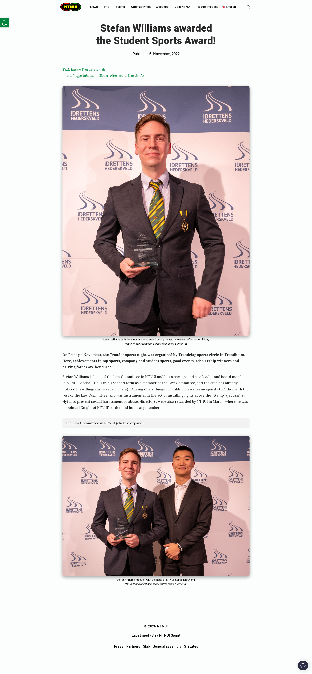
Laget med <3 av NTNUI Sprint (156, 635)
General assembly (167, 646)
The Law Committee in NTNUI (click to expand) (104, 423)
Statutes (191, 646)
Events (120, 7)
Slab (146, 646)
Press (119, 646)
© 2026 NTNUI (156, 626)
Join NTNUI (182, 7)
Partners (133, 646)
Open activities (141, 7)
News (94, 7)
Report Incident (207, 7)
